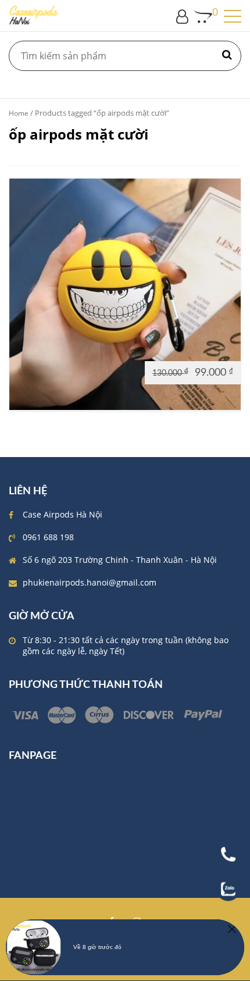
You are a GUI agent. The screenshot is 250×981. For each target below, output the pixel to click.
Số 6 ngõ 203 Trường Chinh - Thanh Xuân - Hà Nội (120, 559)
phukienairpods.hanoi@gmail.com (89, 582)
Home (18, 113)
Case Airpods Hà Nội (62, 514)
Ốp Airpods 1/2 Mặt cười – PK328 (125, 295)
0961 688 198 (48, 537)
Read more (35, 372)
